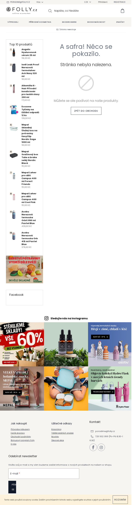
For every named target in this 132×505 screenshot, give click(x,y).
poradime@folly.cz (20, 2)
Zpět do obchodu (86, 110)
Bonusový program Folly (23, 440)
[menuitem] (13, 22)
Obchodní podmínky (21, 436)
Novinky (55, 436)
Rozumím (120, 499)
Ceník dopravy (18, 433)
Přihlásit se (14, 487)
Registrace (119, 2)
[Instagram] (101, 447)
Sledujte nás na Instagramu (69, 318)
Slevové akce (57, 440)
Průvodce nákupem (20, 429)
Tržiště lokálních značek (62, 433)
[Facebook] (93, 447)
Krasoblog (56, 429)
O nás (13, 444)
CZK (86, 2)
